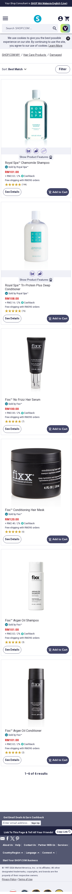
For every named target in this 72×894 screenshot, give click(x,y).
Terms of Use (25, 879)
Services (63, 845)
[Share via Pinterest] (17, 838)
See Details (11, 193)
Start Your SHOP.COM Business (20, 860)
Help (17, 845)
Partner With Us (46, 845)
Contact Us (30, 845)
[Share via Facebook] (7, 838)
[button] (13, 853)
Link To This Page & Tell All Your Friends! (28, 832)
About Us (8, 845)
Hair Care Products (35, 54)
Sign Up (35, 823)
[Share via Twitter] (12, 838)
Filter (63, 69)
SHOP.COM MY (11, 54)
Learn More (55, 45)
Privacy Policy (9, 879)
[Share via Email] (2, 839)
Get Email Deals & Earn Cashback (23, 817)
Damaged (56, 54)
